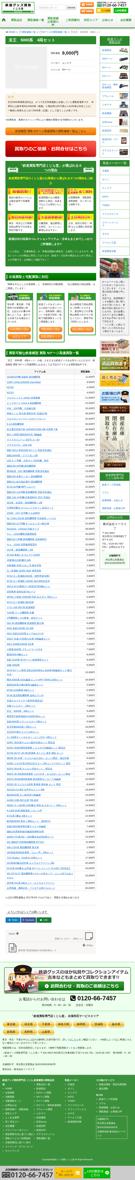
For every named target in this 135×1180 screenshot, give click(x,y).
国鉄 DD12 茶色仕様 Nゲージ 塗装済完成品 (29, 450)
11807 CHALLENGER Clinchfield (24, 382)
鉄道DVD (41, 1130)
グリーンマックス (110, 224)
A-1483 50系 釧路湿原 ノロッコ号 (24, 810)
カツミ (105, 179)
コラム (105, 492)
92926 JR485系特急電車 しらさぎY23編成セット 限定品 (36, 747)
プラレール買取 (44, 1109)
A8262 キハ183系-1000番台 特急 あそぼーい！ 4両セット (37, 805)
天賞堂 (105, 170)
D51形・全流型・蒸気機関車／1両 (24, 502)
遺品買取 (103, 1088)
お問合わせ (11, 1105)
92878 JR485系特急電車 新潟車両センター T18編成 (34, 779)
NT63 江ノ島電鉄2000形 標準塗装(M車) (28, 576)
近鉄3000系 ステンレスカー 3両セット (27, 721)
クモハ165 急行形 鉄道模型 (21, 607)
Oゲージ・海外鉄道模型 (110, 86)
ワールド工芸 (109, 242)
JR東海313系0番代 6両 (19, 560)
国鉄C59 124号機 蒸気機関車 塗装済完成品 (29, 492)
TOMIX (106, 205)
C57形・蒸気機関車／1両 (20, 549)
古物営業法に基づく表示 (18, 1142)
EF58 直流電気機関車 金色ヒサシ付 (25, 695)
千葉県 (46, 1024)
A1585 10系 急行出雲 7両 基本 (23, 800)
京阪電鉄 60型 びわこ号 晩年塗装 (24, 565)
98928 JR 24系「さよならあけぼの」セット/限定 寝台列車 (38, 758)
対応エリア (91, 20)
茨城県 (98, 1024)
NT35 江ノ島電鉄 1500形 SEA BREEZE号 (28, 581)
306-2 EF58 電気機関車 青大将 (23, 847)
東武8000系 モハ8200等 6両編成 (24, 795)
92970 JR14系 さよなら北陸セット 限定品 (29, 768)
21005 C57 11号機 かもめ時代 (23, 513)
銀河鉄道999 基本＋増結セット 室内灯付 (29, 821)
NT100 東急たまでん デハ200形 (23, 555)
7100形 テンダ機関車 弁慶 (20, 612)
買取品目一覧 (43, 1084)
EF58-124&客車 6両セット (20, 690)
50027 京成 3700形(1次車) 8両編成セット (28, 638)
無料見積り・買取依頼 (16, 1109)
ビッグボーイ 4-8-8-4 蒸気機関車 (24, 403)
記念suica (107, 122)
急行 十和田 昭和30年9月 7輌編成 (24, 434)
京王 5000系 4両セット (20, 711)
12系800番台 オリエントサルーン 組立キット (30, 507)
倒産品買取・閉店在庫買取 (113, 1084)
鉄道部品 (106, 50)
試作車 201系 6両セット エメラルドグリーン (31, 883)
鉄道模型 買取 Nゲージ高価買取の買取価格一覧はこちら (50, 131)
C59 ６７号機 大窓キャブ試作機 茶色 (28, 460)
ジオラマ (106, 104)
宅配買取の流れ (50, 329)
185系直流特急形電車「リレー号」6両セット (30, 852)
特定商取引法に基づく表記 (19, 1134)
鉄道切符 (106, 130)
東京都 (11, 1024)
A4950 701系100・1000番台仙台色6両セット (30, 836)
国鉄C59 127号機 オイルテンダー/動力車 (28, 523)
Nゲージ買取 (43, 1096)
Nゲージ (106, 67)
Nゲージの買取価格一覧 (54, 32)
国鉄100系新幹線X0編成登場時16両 (25, 831)
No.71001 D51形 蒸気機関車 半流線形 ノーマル (31, 518)
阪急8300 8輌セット (17, 654)
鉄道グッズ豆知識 (111, 484)
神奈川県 (63, 1024)
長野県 (28, 1031)
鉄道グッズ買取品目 (114, 40)
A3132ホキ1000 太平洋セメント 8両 (25, 789)
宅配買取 (9, 1096)
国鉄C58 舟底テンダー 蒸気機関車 (24, 476)
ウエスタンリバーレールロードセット (26, 418)
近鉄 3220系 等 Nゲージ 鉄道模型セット (28, 659)
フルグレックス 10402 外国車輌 (23, 397)
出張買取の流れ (19, 329)
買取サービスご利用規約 (18, 1138)
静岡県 (81, 1024)
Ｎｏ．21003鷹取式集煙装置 (21, 534)
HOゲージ (107, 58)
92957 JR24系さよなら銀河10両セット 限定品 (31, 742)
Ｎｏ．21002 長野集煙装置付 (22, 544)
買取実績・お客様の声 (113, 508)
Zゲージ (106, 76)
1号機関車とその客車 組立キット (25, 618)
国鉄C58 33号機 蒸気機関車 (21, 466)
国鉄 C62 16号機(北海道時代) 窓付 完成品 (28, 497)
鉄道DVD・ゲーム (110, 140)
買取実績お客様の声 (53, 22)
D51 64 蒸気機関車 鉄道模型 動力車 (25, 623)
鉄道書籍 (106, 113)
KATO (105, 196)
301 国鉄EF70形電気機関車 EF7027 (25, 842)
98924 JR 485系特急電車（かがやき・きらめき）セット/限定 (38, 774)
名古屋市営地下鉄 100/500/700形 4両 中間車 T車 (32, 429)
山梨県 (46, 1031)
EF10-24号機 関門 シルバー (21, 486)
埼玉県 (28, 1024)
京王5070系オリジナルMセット (23, 732)
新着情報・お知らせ (112, 500)
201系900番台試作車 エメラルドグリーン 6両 (30, 863)
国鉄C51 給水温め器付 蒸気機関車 (24, 481)
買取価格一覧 (29, 32)
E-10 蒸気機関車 (15, 424)
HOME (12, 32)
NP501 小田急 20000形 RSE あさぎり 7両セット (32, 597)
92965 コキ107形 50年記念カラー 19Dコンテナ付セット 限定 (39, 763)
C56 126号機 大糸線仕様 (21, 408)
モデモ (105, 234)
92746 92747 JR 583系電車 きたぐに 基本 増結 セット (35, 753)
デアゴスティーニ (110, 152)
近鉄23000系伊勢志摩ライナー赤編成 (26, 826)
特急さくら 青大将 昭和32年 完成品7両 (27, 413)
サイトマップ (12, 1151)
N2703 (10, 392)
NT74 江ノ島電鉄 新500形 (20, 602)
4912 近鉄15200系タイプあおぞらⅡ (25, 633)
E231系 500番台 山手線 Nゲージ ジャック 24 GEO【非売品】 (39, 868)
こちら (75, 1039)
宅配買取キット (50, 336)
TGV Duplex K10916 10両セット (24, 857)
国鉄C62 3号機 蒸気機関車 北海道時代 (27, 539)
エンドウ (106, 188)
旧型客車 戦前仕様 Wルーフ (21, 591)
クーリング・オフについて (19, 1146)
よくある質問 (12, 1117)
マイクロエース (110, 214)
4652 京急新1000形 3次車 (20, 644)
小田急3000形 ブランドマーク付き (25, 649)
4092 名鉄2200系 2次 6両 (20, 628)
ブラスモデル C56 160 (19, 445)
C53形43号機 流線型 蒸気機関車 (23, 377)
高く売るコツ (12, 1121)
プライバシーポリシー (16, 1130)
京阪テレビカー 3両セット (21, 706)
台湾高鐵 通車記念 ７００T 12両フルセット (31, 888)
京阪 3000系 (13, 665)
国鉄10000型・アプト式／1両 (22, 455)
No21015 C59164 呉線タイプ (23, 529)
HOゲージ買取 (43, 1092)
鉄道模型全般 (109, 251)
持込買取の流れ (82, 329)
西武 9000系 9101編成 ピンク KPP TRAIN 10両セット (35, 679)
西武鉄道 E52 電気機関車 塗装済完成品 (28, 471)
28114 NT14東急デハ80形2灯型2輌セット (28, 586)
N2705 (10, 387)
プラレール (108, 96)
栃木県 (116, 1024)
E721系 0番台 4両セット (19, 816)
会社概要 (126, 20)
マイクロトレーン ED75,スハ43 (23, 439)
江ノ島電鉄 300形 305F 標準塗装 (24, 570)
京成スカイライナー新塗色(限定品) (25, 700)
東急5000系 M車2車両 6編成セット (25, 684)
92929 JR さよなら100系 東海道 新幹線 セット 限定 (34, 784)
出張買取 (9, 1092)
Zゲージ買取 (42, 1101)
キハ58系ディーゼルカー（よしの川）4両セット (32, 737)
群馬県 (11, 1031)
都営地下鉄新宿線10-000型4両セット (26, 716)
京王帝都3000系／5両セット (21, 727)
